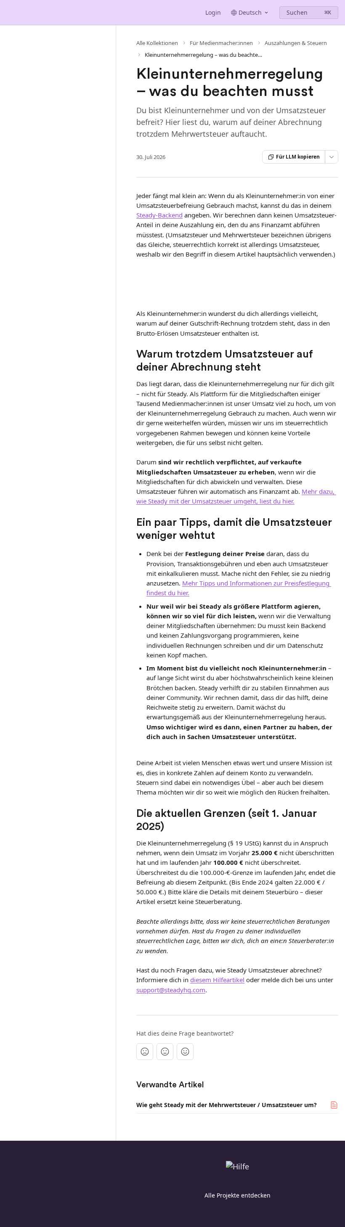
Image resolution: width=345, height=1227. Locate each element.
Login (213, 12)
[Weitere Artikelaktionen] (331, 157)
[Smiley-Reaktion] (185, 1051)
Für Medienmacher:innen (221, 43)
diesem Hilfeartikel (217, 979)
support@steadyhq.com (170, 990)
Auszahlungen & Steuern (296, 43)
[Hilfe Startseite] (8, 12)
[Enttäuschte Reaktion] (144, 1051)
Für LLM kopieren (298, 156)
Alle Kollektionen (157, 43)
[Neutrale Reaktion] (165, 1051)
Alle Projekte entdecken (237, 1195)
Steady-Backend (159, 215)
